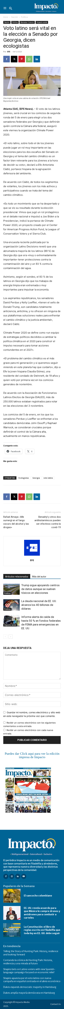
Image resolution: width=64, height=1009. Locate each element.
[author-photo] (32, 555)
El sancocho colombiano (38, 895)
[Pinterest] (21, 59)
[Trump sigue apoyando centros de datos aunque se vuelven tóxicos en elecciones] (11, 589)
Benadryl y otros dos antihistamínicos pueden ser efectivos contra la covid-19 (47, 522)
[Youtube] (23, 876)
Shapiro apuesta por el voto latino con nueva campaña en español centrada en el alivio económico (31, 980)
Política (24, 17)
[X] (14, 59)
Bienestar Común (27, 22)
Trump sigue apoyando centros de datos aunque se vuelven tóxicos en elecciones (40, 589)
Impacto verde (42, 22)
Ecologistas (24, 478)
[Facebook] (6, 59)
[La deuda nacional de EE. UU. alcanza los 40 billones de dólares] (11, 605)
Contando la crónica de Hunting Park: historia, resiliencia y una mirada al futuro (28, 962)
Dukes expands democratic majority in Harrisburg (29, 987)
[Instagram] (11, 876)
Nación (14, 17)
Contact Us (55, 1004)
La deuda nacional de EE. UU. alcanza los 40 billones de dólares (39, 604)
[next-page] (11, 637)
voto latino (48, 478)
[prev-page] (5, 637)
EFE (8, 51)
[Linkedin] (36, 59)
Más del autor (39, 576)
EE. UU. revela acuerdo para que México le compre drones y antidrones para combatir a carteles (42, 913)
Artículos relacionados (16, 576)
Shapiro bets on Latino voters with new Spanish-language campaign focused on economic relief (29, 971)
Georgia (36, 478)
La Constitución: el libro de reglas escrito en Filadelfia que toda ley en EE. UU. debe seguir (42, 930)
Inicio (5, 17)
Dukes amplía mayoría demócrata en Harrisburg (29, 992)
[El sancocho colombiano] (12, 896)
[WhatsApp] (29, 59)
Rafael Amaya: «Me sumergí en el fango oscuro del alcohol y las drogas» (16, 522)
